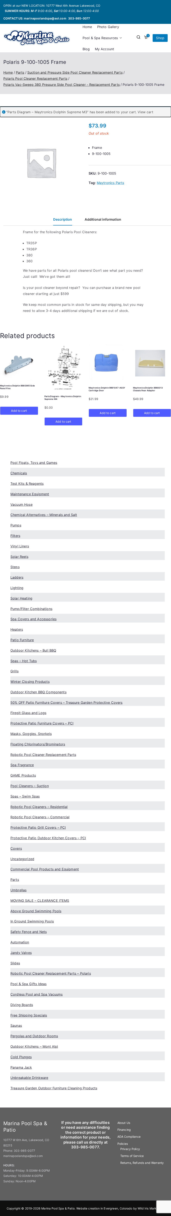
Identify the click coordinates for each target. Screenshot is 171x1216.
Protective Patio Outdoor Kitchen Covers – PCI (48, 838)
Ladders (16, 577)
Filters (15, 536)
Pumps (15, 525)
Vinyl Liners (19, 546)
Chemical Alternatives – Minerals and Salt (43, 515)
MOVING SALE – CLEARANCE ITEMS (39, 900)
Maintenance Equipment (29, 494)
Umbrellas (18, 890)
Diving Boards (21, 1005)
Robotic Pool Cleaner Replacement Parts (43, 755)
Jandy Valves (21, 953)
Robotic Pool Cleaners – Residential (39, 807)
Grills (14, 671)
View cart (145, 112)
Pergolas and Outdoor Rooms (34, 1036)
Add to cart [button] (19, 410)
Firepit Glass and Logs (28, 713)
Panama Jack (21, 1067)
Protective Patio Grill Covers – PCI (38, 827)
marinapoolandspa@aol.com (45, 18)
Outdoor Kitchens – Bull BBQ (33, 650)
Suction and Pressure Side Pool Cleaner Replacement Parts (75, 72)
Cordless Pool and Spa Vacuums (36, 994)
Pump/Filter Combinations (31, 609)
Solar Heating (21, 598)
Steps (15, 567)
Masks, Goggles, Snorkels (31, 734)
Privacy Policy (130, 1149)
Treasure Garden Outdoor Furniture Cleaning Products (53, 1088)
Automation (19, 942)
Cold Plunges (21, 1057)
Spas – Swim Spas (25, 796)
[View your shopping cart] (146, 38)
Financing (124, 1129)
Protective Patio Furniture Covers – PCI (41, 723)
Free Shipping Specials (28, 1015)
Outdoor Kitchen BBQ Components (38, 692)
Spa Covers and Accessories (33, 619)
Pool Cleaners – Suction (29, 786)
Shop (160, 38)
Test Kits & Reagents (27, 483)
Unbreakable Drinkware (29, 1078)
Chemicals (18, 473)
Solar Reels (19, 557)
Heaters (16, 629)
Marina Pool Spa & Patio (58, 1208)
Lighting (16, 588)
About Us (123, 1123)
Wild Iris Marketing (150, 1208)
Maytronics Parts (110, 183)
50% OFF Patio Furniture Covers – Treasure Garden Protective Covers (66, 702)
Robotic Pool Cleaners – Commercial (39, 817)
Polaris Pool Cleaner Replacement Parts (35, 78)
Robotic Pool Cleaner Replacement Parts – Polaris (50, 973)
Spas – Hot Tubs (23, 661)
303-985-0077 (79, 18)
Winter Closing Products (30, 681)
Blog (86, 49)
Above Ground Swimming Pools (35, 911)
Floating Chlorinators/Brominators (37, 744)
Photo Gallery (108, 27)
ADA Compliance (129, 1136)
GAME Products (23, 775)
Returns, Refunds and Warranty (142, 1163)
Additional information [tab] (103, 219)
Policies (122, 1143)
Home (87, 27)
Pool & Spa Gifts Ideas (28, 984)
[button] (120, 38)
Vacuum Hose (21, 504)
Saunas (16, 1025)
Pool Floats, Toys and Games (33, 463)
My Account (104, 49)
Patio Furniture (22, 640)
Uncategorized (22, 859)
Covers (16, 848)
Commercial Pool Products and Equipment (44, 869)
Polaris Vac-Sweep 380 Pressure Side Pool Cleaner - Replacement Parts (61, 84)
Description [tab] (62, 219)
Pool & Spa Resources (100, 38)
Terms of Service (132, 1156)
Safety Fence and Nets (28, 932)
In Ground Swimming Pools (32, 921)
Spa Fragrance (22, 765)
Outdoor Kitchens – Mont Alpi (34, 1046)
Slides (15, 963)
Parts (20, 72)
